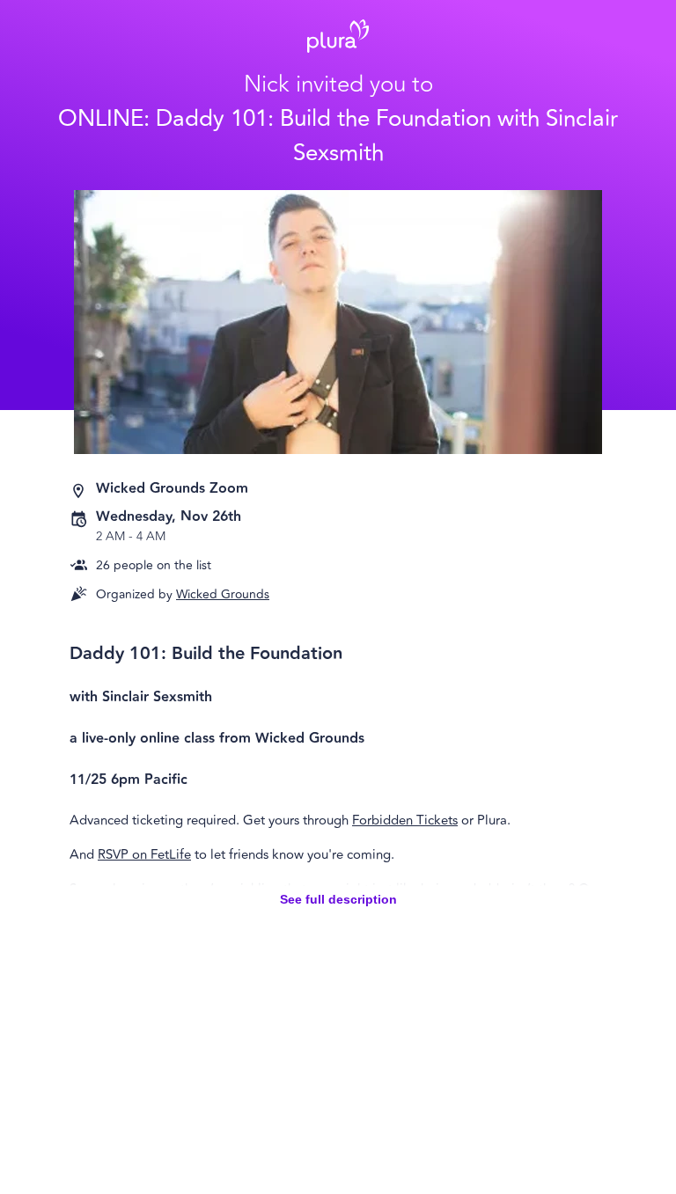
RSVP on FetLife (144, 855)
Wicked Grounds (222, 594)
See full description (338, 899)
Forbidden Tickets (405, 820)
